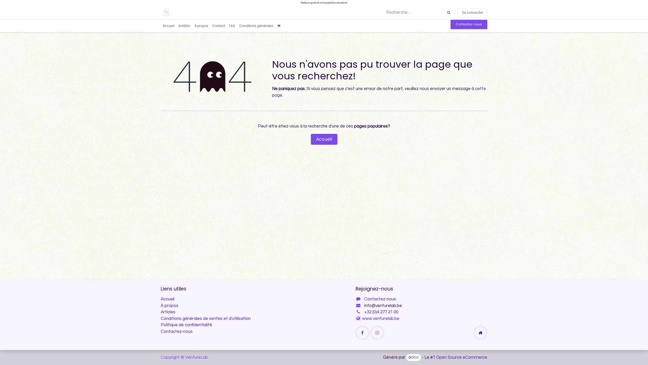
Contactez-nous (469, 24)
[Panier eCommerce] (280, 26)
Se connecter (472, 12)
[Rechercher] (449, 13)
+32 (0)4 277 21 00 (381, 312)
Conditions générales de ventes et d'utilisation (206, 318)
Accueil (324, 139)
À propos (169, 305)
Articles (168, 312)
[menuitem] (168, 26)
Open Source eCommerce (461, 357)
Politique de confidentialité (186, 325)
